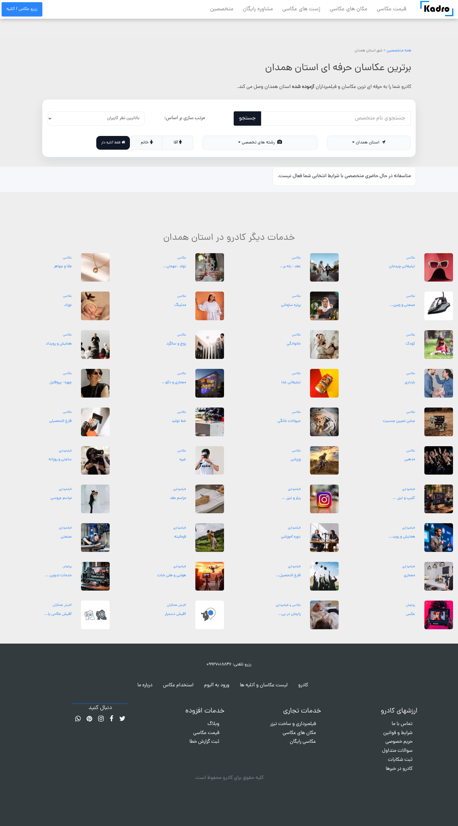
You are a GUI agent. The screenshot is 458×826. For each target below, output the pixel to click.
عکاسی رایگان (303, 742)
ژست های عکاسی (301, 9)
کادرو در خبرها (399, 769)
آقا (176, 142)
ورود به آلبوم (216, 685)
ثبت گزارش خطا (204, 742)
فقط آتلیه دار (111, 143)
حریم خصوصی (399, 742)
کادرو (303, 685)
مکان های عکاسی (348, 9)
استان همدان (368, 142)
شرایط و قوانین (398, 733)
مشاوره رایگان (258, 9)
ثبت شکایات (400, 760)
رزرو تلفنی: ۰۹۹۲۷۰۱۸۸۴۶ (229, 664)
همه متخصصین (399, 51)
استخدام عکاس (178, 685)
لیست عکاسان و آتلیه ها (264, 685)
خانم (145, 142)
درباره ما (144, 685)
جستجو (247, 118)
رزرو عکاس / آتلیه (22, 9)
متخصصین (221, 9)
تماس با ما (402, 724)
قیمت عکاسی (391, 9)
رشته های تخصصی (259, 142)
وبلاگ (213, 724)
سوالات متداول (397, 751)
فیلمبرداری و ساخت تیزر (293, 724)
